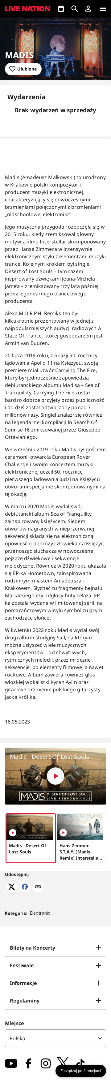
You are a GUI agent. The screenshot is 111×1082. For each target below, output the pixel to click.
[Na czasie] (61, 8)
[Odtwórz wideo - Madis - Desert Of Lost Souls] (55, 776)
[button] (88, 8)
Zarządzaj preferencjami (80, 1071)
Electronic (40, 913)
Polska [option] (17, 1038)
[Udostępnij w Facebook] (24, 890)
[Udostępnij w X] (11, 890)
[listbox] (55, 1038)
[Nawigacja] (103, 8)
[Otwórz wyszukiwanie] (74, 8)
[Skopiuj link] (38, 887)
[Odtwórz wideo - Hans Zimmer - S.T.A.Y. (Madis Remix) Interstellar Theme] (63, 832)
